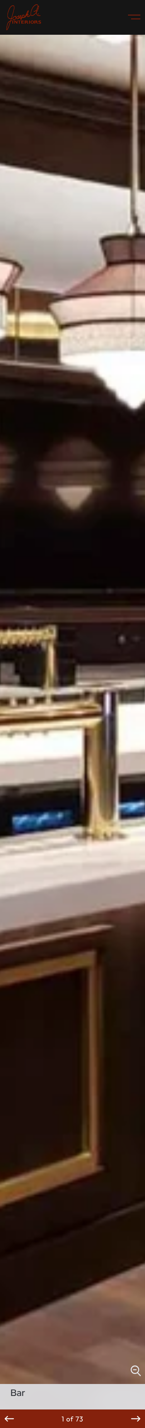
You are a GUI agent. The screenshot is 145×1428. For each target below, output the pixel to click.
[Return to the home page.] (24, 17)
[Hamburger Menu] (131, 17)
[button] (9, 1418)
